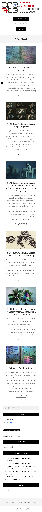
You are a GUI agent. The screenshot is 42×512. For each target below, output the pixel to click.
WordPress (30, 509)
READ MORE (21, 95)
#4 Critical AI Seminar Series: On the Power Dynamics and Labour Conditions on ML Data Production (20, 471)
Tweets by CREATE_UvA (11, 436)
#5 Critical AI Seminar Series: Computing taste (21, 466)
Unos (18, 509)
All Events (10, 422)
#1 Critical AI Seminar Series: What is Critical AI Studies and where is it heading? (21, 312)
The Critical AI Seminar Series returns (18, 463)
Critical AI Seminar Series (21, 368)
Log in (7, 490)
